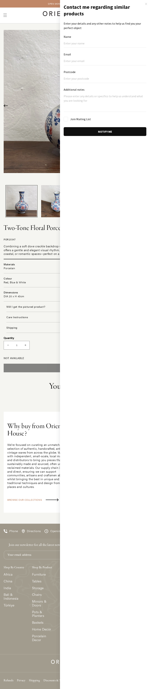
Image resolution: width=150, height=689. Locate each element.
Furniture (39, 574)
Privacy (21, 680)
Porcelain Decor (39, 638)
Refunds (8, 680)
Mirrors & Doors (39, 603)
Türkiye (9, 605)
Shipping (34, 680)
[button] (5, 15)
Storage (38, 588)
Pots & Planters (38, 614)
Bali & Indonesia (11, 596)
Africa (8, 574)
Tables (37, 581)
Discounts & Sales (54, 680)
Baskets (38, 622)
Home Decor (41, 629)
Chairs (37, 595)
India (7, 588)
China (8, 581)
